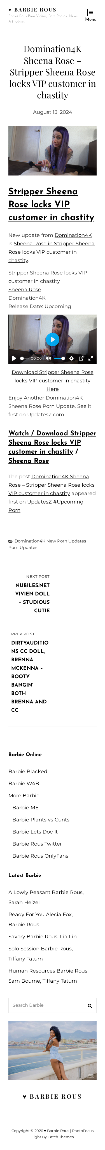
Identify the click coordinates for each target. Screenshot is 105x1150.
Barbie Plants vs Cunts (40, 820)
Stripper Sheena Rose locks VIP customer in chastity (51, 205)
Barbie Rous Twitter (37, 844)
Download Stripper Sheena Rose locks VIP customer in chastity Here (53, 380)
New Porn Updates (66, 541)
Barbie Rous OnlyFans (40, 856)
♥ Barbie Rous (32, 9)
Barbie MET (26, 808)
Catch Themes (61, 1137)
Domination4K (73, 235)
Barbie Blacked (27, 771)
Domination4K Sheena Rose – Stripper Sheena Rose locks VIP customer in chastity (51, 485)
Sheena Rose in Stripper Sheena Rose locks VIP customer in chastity (51, 252)
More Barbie (23, 796)
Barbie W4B (23, 783)
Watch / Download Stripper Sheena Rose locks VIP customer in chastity (52, 442)
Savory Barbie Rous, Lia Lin (42, 937)
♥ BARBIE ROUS (52, 1096)
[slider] (24, 358)
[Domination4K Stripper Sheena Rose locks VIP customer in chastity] (52, 150)
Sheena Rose (24, 290)
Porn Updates (22, 547)
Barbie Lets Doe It (35, 832)
